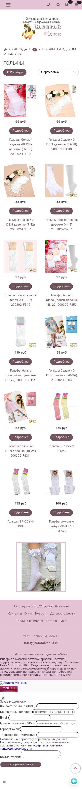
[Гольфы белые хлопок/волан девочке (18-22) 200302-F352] (61, 256)
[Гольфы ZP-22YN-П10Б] (20, 482)
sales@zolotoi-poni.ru (41, 643)
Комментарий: (10, 757)
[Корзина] (77, 5)
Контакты (15, 613)
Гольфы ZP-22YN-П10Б (20, 524)
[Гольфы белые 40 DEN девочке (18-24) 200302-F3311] (20, 407)
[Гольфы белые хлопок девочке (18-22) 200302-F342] (20, 256)
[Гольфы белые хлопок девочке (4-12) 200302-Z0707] (61, 180)
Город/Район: (10, 729)
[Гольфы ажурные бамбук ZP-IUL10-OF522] (61, 482)
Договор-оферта (62, 613)
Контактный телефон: (16, 712)
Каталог (51, 621)
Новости (41, 613)
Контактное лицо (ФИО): (18, 706)
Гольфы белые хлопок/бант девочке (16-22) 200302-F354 (20, 375)
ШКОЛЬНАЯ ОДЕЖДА (59, 49)
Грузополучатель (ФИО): (18, 723)
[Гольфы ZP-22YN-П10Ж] (61, 407)
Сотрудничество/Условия (33, 606)
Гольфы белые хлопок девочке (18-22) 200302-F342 (20, 300)
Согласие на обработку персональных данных (33, 739)
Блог (63, 621)
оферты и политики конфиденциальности (31, 747)
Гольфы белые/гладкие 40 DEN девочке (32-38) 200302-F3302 (20, 147)
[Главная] (5, 49)
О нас (28, 613)
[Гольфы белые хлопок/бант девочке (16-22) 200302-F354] (20, 331)
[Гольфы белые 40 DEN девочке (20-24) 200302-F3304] (61, 331)
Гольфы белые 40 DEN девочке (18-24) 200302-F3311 (20, 451)
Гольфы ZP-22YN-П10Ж (61, 448)
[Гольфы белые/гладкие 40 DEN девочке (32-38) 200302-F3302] (20, 100)
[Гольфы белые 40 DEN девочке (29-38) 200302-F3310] (61, 100)
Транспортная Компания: (18, 735)
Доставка (62, 606)
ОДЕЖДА (19, 49)
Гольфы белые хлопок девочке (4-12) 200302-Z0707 (61, 225)
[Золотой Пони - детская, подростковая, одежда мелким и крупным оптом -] (41, 27)
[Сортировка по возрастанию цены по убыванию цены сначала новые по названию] (58, 72)
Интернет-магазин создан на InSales (41, 654)
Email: (4, 717)
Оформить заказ (20, 764)
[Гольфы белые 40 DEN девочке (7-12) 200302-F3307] (20, 180)
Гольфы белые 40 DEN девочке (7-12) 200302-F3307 (20, 225)
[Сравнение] (67, 4)
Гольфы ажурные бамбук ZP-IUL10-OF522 (61, 526)
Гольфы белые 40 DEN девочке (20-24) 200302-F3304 (61, 375)
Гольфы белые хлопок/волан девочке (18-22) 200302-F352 (61, 300)
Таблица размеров (29, 621)
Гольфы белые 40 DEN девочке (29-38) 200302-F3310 (61, 145)
